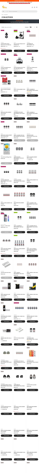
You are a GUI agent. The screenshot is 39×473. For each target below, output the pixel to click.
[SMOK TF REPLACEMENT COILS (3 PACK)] (19, 444)
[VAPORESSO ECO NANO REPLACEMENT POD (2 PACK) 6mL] (19, 104)
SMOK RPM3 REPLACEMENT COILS (19, 203)
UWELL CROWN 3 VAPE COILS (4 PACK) (32, 295)
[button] (34, 7)
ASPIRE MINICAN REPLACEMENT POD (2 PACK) (19, 385)
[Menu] (37, 7)
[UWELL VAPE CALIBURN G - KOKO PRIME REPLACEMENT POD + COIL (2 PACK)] (32, 240)
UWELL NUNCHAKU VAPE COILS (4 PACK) (5, 295)
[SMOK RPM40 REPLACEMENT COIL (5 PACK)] (19, 422)
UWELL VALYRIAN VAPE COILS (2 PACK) (19, 295)
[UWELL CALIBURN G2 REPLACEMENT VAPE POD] (19, 217)
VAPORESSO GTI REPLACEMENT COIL (30, 44)
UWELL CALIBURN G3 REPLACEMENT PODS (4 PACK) (32, 90)
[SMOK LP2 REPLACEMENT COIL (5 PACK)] (6, 194)
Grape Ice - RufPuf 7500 (5, 225)
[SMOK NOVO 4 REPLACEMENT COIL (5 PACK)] (19, 240)
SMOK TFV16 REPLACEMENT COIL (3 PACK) (6, 453)
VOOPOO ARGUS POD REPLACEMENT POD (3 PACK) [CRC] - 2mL (6, 181)
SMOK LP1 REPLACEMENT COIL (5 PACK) (32, 180)
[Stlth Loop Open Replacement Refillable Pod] (19, 35)
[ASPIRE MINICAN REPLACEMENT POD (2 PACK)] (19, 376)
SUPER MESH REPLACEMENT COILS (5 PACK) (6, 317)
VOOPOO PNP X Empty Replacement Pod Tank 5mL (6, 44)
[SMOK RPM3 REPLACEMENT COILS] (19, 194)
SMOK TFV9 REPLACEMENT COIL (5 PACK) (6, 431)
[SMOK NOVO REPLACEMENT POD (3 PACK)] (6, 104)
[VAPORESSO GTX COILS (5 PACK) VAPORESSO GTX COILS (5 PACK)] (19, 353)
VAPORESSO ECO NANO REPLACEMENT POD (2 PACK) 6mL (19, 113)
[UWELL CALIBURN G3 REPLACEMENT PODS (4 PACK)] (32, 81)
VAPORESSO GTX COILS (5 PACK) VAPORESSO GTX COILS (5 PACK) (19, 362)
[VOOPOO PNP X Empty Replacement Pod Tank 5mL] (6, 35)
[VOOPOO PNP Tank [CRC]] (32, 376)
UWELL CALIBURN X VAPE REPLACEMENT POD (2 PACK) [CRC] (32, 204)
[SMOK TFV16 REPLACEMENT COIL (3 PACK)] (6, 444)
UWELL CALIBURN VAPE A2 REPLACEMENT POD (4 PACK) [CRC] (32, 227)
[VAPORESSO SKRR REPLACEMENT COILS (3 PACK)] (32, 352)
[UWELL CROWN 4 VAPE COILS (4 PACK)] (32, 264)
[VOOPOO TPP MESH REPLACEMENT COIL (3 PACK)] (19, 171)
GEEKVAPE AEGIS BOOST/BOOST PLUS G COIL (32, 136)
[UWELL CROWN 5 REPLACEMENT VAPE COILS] (19, 264)
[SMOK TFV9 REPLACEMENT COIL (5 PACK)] (6, 422)
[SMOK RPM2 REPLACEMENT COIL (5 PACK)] (32, 398)
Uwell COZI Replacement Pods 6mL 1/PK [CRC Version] (19, 68)
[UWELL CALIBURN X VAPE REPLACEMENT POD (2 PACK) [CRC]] (32, 194)
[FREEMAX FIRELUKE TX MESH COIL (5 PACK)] (32, 308)
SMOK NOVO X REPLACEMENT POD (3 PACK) (19, 407)
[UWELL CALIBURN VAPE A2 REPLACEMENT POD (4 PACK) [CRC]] (32, 217)
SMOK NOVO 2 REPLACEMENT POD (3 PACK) (32, 431)
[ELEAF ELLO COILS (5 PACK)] (19, 330)
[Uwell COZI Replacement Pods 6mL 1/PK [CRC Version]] (19, 59)
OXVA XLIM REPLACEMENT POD (6, 90)
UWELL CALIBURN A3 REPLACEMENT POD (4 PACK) (32, 113)
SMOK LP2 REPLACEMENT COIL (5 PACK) (6, 203)
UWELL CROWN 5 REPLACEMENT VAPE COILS (19, 273)
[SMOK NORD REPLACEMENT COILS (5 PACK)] (32, 444)
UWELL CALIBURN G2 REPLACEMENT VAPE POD (18, 226)
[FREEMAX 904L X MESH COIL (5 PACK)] (19, 308)
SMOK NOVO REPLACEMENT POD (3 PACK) (6, 113)
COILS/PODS (6, 14)
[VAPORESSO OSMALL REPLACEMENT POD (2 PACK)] (6, 352)
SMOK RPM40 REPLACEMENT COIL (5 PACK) (19, 431)
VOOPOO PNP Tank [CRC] (31, 384)
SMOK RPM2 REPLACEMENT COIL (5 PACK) (32, 407)
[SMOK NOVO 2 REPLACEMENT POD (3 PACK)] (32, 422)
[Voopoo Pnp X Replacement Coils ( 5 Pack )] (32, 59)
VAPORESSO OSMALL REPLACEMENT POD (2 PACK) (6, 362)
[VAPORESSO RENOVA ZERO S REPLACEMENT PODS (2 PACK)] (6, 376)
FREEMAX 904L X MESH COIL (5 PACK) (19, 317)
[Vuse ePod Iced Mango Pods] (6, 148)
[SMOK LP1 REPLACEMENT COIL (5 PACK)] (32, 171)
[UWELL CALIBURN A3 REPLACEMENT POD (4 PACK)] (32, 104)
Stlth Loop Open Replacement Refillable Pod (19, 44)
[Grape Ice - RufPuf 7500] (6, 217)
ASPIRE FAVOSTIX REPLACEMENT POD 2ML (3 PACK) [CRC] (19, 158)
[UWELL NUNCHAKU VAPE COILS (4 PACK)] (6, 286)
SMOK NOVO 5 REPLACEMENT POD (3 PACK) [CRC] (6, 136)
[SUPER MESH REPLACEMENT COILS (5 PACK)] (6, 308)
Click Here (28, 3)
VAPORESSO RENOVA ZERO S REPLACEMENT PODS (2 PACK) (6, 385)
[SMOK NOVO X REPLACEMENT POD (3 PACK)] (19, 398)
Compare (26, 27)
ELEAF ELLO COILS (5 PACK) (19, 338)
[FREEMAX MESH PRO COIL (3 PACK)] (6, 330)
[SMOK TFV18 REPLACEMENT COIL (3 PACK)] (32, 148)
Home (2, 14)
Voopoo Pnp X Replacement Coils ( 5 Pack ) (32, 68)
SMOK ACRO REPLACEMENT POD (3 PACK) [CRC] (6, 249)
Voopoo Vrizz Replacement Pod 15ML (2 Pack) (6, 68)
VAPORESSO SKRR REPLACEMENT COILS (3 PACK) (32, 362)
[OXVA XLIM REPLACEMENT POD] (6, 81)
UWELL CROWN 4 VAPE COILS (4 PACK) (32, 273)
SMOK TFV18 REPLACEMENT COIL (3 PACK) (32, 158)
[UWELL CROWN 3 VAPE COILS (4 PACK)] (32, 286)
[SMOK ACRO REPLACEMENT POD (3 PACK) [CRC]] (6, 240)
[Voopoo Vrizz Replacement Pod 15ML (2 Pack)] (6, 59)
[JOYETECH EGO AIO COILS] (6, 264)
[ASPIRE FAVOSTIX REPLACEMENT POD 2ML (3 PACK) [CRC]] (19, 148)
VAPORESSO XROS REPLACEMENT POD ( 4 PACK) (32, 339)
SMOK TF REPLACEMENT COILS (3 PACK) (19, 453)
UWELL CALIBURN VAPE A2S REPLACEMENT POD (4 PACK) (19, 136)
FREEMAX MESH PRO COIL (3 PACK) (6, 339)
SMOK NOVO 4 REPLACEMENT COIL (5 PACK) (19, 249)
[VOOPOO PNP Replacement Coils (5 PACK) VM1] (6, 398)
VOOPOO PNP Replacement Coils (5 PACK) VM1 (6, 407)
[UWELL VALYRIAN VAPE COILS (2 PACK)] (19, 286)
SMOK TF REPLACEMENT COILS (19, 89)
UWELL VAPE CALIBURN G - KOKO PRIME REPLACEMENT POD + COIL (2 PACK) (32, 250)
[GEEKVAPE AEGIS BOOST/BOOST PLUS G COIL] (32, 127)
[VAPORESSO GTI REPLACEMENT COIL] (32, 35)
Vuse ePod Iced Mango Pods (6, 157)
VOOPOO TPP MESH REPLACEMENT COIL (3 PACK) (19, 180)
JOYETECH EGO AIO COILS (6, 272)
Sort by (3, 27)
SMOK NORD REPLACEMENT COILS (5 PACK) (32, 453)
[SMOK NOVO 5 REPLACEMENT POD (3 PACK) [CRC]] (6, 127)
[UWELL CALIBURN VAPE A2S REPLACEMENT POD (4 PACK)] (19, 127)
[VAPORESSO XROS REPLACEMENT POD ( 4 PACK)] (32, 330)
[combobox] (19, 11)
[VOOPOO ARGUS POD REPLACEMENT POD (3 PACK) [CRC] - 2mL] (6, 171)
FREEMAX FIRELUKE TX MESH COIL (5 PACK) (32, 317)
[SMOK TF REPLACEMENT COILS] (19, 81)
